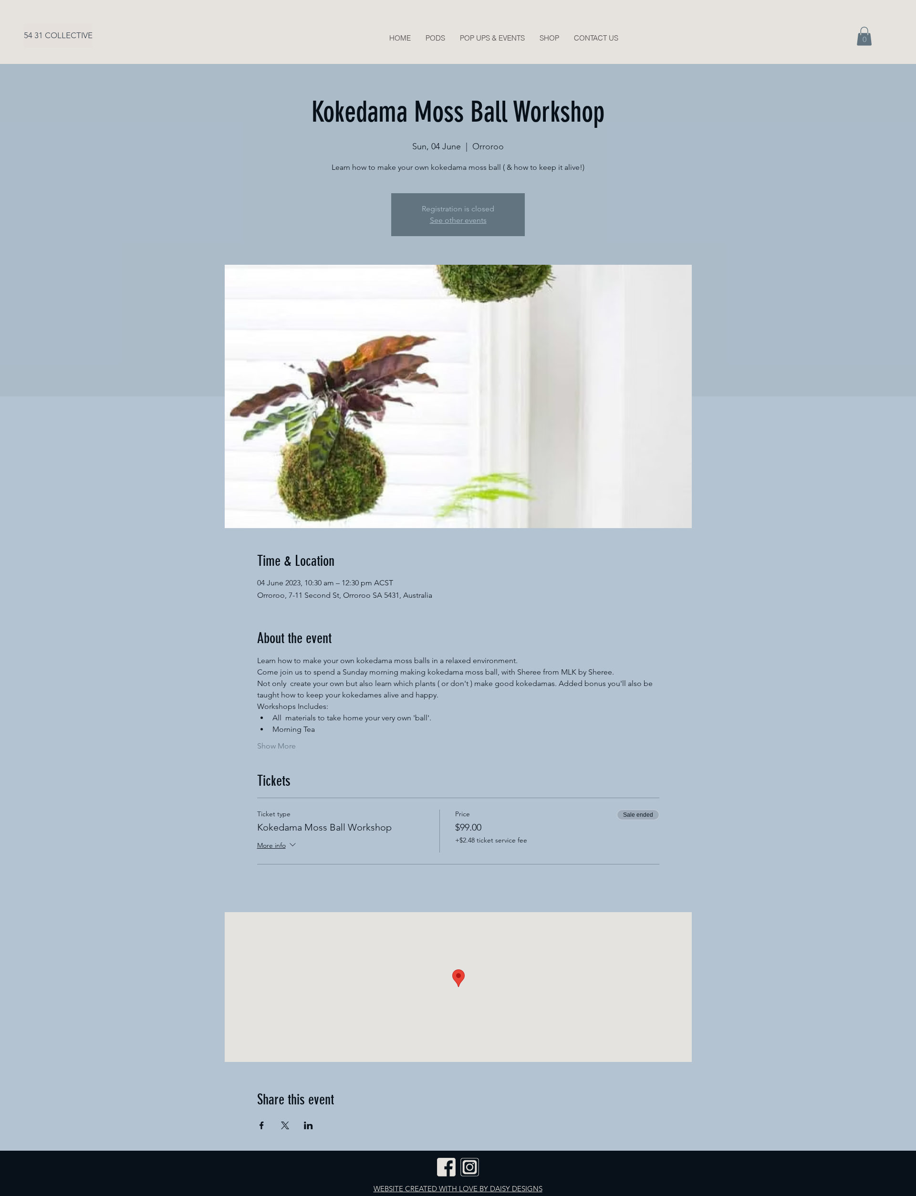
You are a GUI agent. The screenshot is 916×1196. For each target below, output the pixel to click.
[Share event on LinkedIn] (308, 1125)
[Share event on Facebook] (261, 1125)
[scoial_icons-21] (469, 1167)
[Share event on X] (285, 1125)
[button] (864, 36)
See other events (458, 220)
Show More (276, 745)
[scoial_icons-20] (446, 1167)
